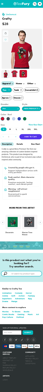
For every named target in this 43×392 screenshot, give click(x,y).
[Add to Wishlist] (5, 40)
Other (30, 83)
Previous (2, 222)
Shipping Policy (10, 365)
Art (37, 314)
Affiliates (29, 356)
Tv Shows (16, 311)
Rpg (30, 298)
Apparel (6, 83)
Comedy (18, 293)
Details (20, 144)
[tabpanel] (22, 49)
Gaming (20, 314)
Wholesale (8, 370)
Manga (14, 301)
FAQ (4, 363)
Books (26, 311)
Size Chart (35, 144)
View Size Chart (35, 125)
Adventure (20, 298)
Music (30, 314)
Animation (7, 293)
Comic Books (8, 314)
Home (19, 83)
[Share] (5, 35)
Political (20, 317)
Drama (5, 301)
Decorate (10, 232)
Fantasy (31, 296)
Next (39, 222)
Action (22, 296)
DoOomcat (11, 14)
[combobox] (21, 273)
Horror (29, 293)
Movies (5, 311)
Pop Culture (7, 317)
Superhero (7, 298)
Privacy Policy (32, 359)
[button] (5, 39)
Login (5, 380)
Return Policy (9, 368)
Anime (5, 296)
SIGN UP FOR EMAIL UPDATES (14, 328)
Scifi (13, 296)
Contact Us (8, 360)
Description (7, 144)
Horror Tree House (27, 233)
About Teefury (9, 358)
